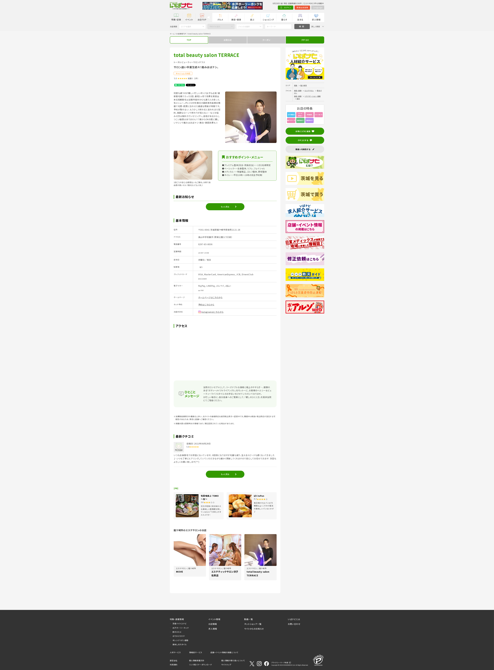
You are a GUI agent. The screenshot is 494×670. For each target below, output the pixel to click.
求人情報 (316, 19)
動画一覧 (248, 619)
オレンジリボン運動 (180, 640)
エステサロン (309, 90)
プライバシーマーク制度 (279, 662)
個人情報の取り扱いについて (233, 660)
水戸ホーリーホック (181, 628)
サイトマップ (226, 664)
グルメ (220, 19)
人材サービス (175, 652)
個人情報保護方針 (196, 660)
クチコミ (305, 39)
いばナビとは (294, 619)
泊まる (300, 19)
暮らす (284, 19)
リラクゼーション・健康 (313, 96)
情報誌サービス (195, 652)
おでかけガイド (179, 636)
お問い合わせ (294, 623)
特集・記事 (176, 19)
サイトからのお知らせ (254, 628)
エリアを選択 (186, 26)
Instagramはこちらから (212, 311)
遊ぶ (252, 19)
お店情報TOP (181, 34)
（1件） (196, 78)
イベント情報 (214, 619)
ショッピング (268, 19)
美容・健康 (236, 19)
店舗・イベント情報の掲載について (224, 652)
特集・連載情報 (177, 619)
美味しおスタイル (180, 644)
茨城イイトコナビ (179, 623)
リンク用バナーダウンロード (200, 664)
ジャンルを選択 (244, 26)
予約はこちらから (206, 304)
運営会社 (173, 660)
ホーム (172, 34)
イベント (189, 19)
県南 (295, 85)
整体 (298, 99)
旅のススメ (177, 632)
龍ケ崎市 (303, 85)
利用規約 (173, 664)
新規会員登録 (302, 7)
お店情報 (212, 623)
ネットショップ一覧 (252, 623)
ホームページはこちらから (210, 297)
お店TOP (202, 19)
